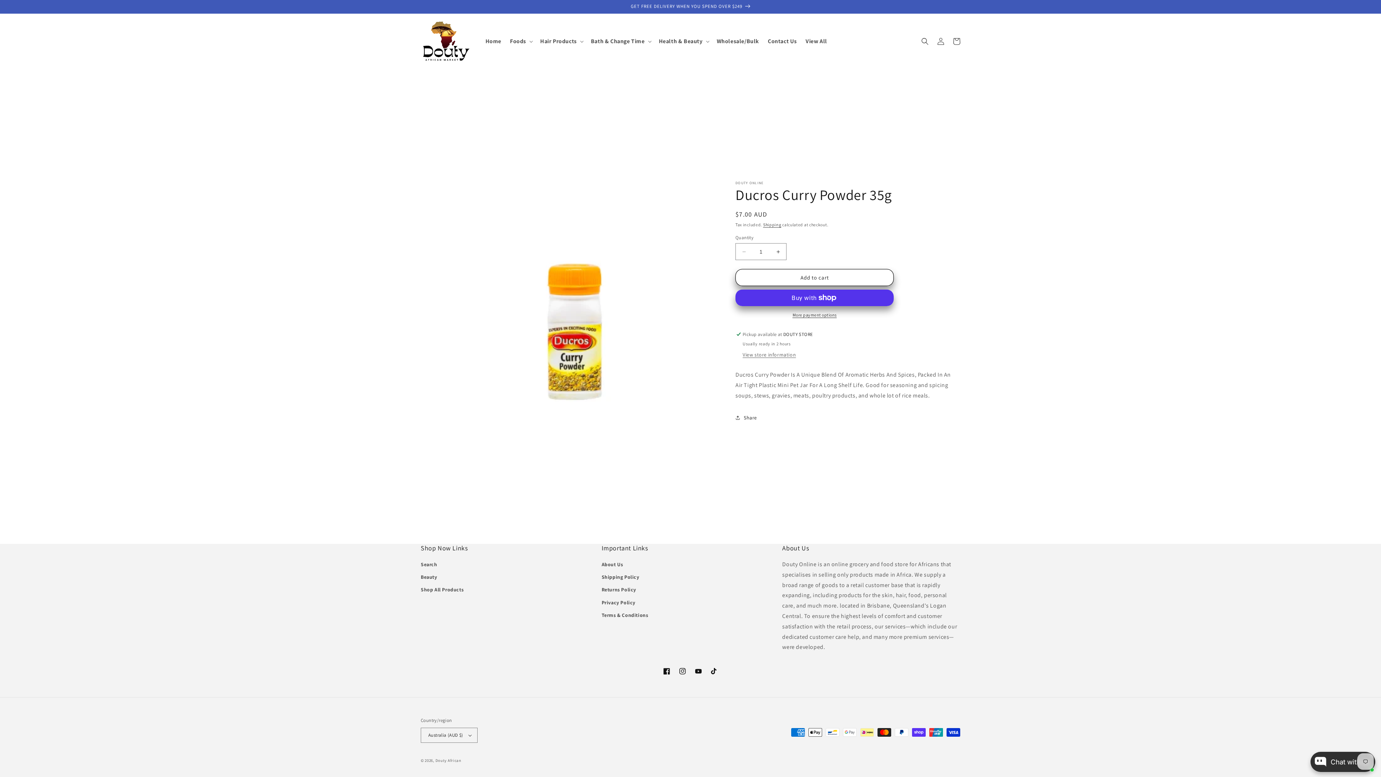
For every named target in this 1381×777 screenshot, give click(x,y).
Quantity (744, 238)
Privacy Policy (618, 602)
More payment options (815, 315)
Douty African (448, 760)
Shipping (772, 224)
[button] (521, 41)
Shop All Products (442, 589)
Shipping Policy (620, 577)
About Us (612, 564)
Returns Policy (619, 589)
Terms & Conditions (625, 615)
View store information (769, 354)
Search (429, 564)
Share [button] (750, 417)
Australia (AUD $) (445, 735)
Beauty (429, 577)
